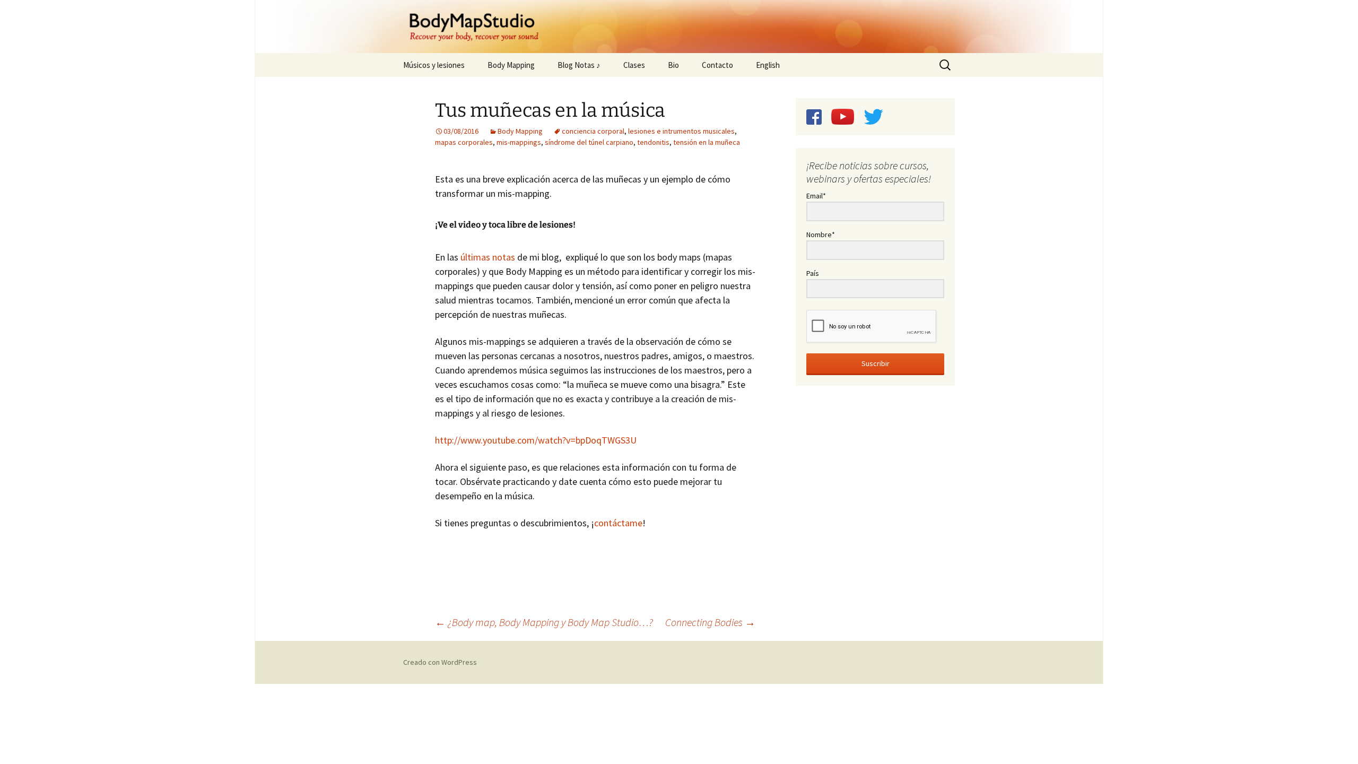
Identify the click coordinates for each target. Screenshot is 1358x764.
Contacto (717, 65)
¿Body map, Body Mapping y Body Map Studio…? (544, 622)
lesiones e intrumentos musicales (681, 131)
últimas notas (488, 257)
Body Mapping (511, 65)
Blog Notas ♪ (579, 65)
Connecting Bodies (710, 622)
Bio (673, 65)
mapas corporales (464, 142)
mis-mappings (519, 142)
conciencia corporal (593, 131)
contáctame (618, 523)
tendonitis (653, 142)
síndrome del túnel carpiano (589, 142)
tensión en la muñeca (706, 142)
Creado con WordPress (440, 662)
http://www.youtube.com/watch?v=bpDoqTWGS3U (536, 440)
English (768, 65)
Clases (634, 65)
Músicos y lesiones (434, 65)
